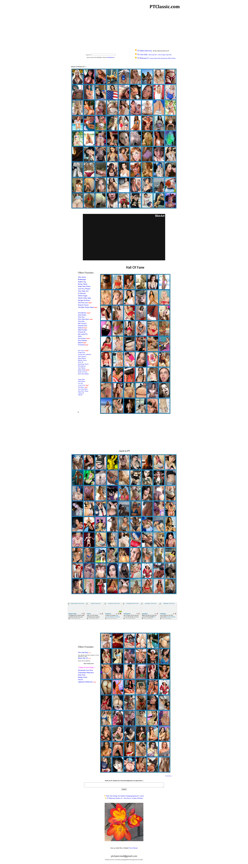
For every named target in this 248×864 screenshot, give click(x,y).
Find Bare (81, 387)
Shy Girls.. (169, 55)
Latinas (151, 58)
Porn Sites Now (83, 319)
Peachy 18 (81, 332)
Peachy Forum (83, 305)
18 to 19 (80, 362)
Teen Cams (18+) (152, 55)
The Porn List (83, 303)
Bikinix (80, 342)
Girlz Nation (81, 381)
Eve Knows (82, 338)
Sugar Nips (81, 379)
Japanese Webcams (85, 682)
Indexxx (80, 328)
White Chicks (171, 58)
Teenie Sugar (82, 296)
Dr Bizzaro (82, 293)
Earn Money (134, 848)
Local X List (81, 385)
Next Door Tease (83, 391)
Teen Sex (81, 317)
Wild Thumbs (82, 330)
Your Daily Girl (83, 291)
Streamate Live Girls (85, 670)
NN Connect (82, 323)
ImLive (80, 679)
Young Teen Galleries (84, 354)
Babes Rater (82, 370)
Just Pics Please (84, 289)
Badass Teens (82, 360)
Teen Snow (82, 277)
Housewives (164, 58)
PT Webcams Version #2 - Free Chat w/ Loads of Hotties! (125, 798)
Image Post (81, 352)
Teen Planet (81, 368)
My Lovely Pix (83, 334)
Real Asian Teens (83, 364)
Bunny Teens (82, 284)
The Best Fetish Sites (86, 307)
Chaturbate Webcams (86, 673)
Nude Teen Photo (84, 286)
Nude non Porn (82, 372)
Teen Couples (161, 55)
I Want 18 (81, 393)
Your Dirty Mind (82, 389)
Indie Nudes (82, 315)
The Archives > (168, 776)
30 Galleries (82, 313)
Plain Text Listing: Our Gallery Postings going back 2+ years (125, 796)
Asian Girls (157, 58)
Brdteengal (82, 279)
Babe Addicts (82, 358)
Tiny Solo (81, 321)
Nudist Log (82, 282)
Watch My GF (83, 658)
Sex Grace (81, 350)
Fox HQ (80, 383)
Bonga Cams (82, 677)
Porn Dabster (82, 340)
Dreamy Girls (82, 325)
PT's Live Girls (142, 55)
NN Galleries (82, 366)
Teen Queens (82, 356)
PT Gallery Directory (144, 51)
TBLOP (80, 395)
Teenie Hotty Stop (84, 298)
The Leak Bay (83, 652)
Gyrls (80, 336)
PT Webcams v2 (143, 58)
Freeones (81, 345)
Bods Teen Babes (83, 374)
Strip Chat (81, 675)
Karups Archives (84, 300)
